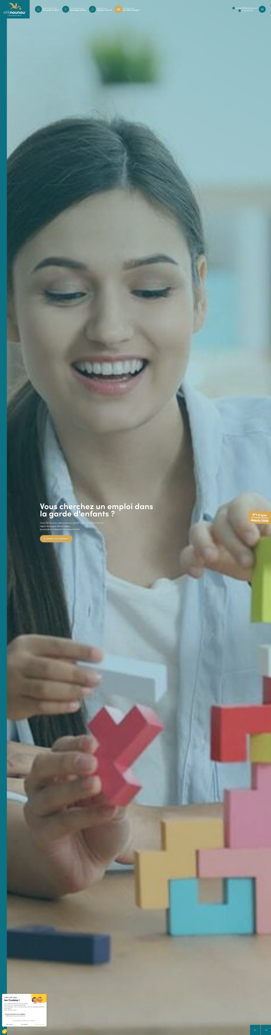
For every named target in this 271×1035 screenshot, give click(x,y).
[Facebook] (3, 1026)
